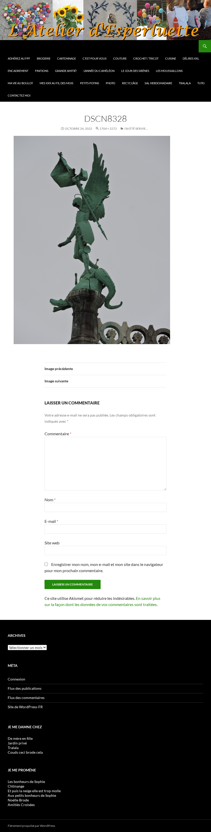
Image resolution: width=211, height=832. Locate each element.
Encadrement (18, 70)
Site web (52, 542)
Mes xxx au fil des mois (56, 83)
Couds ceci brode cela (25, 752)
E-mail (51, 521)
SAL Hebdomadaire (158, 83)
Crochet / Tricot (146, 58)
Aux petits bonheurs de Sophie (32, 795)
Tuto (201, 83)
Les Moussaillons (169, 70)
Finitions (41, 70)
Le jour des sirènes (135, 70)
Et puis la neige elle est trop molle (34, 791)
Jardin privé (17, 743)
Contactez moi (19, 95)
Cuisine (170, 58)
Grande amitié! (66, 70)
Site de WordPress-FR (25, 707)
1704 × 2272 (108, 128)
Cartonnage (66, 58)
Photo (110, 83)
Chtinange (16, 786)
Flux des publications (24, 688)
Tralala (185, 83)
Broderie (43, 58)
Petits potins (89, 83)
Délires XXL (191, 58)
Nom (50, 499)
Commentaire (58, 433)
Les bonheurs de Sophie (26, 781)
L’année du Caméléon (99, 70)
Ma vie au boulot (20, 83)
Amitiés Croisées (21, 804)
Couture (120, 58)
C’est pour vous (95, 58)
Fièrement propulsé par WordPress (31, 826)
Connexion (16, 679)
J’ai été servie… (136, 128)
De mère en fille (20, 738)
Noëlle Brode (18, 800)
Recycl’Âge (130, 83)
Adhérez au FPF (19, 58)
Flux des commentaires (26, 697)
